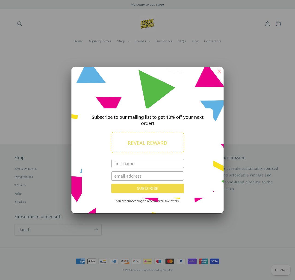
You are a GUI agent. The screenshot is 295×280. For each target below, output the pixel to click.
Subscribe (147, 188)
